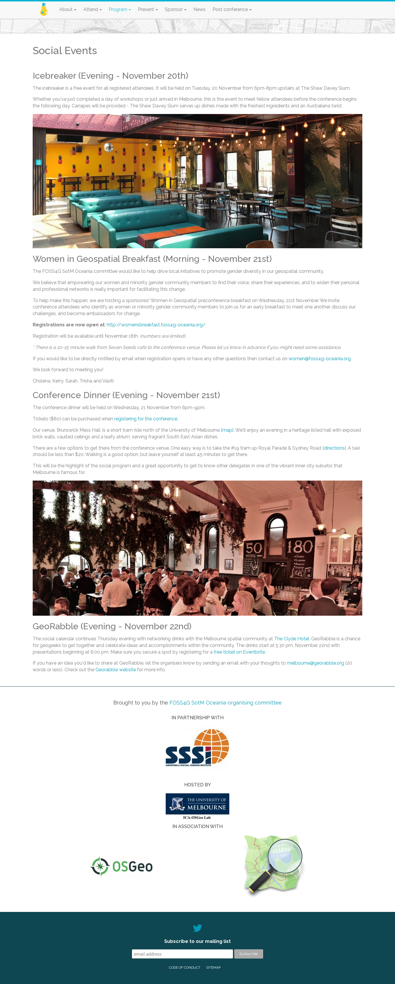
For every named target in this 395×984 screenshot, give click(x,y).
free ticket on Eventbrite (239, 652)
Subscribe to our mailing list (197, 941)
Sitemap (213, 967)
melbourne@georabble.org (315, 663)
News (199, 9)
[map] (227, 430)
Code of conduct (184, 967)
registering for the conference (145, 419)
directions (334, 448)
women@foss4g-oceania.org (320, 358)
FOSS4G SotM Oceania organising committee (225, 703)
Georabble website (115, 669)
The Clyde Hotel (291, 638)
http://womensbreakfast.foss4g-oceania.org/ (156, 325)
